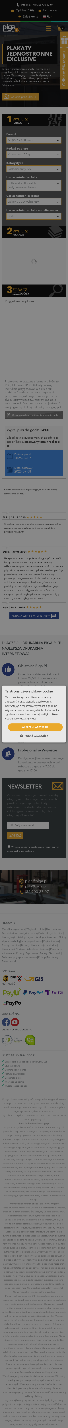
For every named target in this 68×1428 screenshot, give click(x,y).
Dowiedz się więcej (25, 718)
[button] (34, 736)
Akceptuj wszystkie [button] (35, 727)
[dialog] (34, 714)
